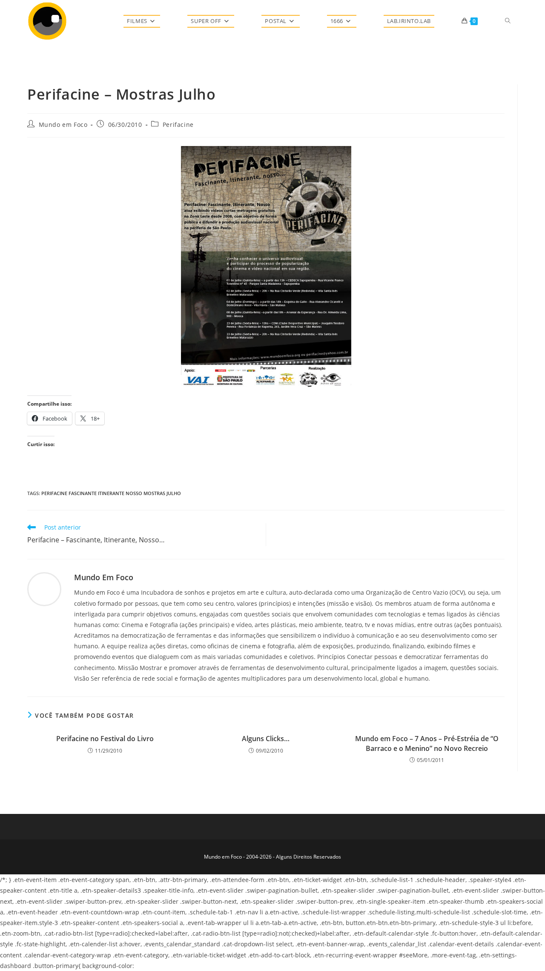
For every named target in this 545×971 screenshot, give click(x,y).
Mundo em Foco (63, 124)
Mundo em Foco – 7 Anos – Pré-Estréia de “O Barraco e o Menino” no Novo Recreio (427, 743)
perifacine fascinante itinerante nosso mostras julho (111, 493)
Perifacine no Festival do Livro (105, 738)
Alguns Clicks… (266, 738)
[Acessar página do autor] (44, 588)
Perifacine (178, 124)
